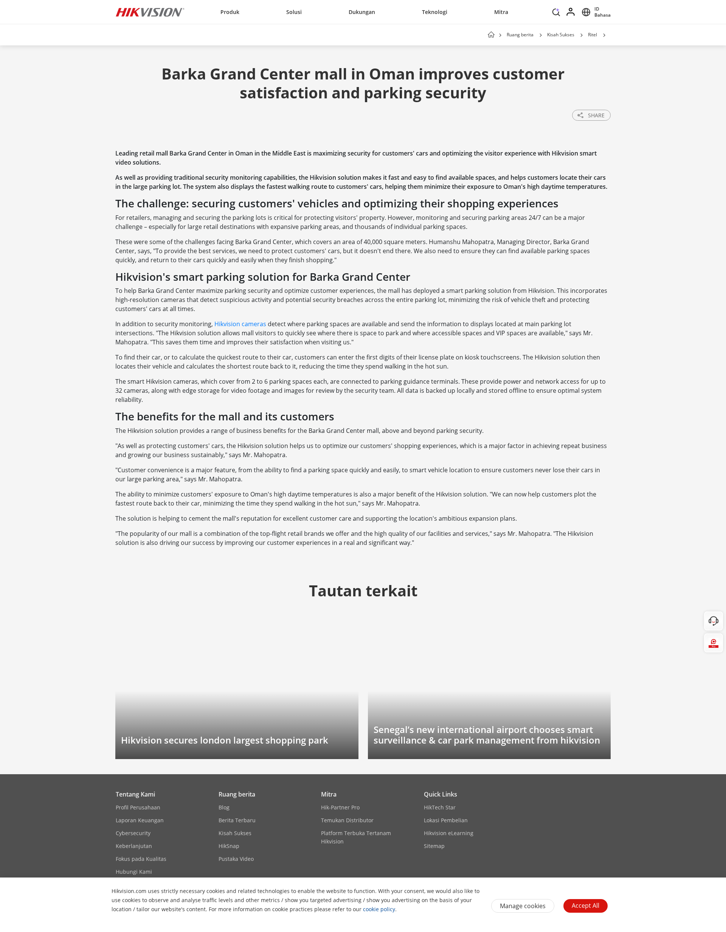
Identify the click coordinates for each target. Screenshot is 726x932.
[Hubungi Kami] (713, 621)
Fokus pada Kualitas (141, 858)
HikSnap (229, 846)
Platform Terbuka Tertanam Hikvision (356, 837)
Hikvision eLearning (448, 833)
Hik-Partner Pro (340, 807)
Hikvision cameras (240, 324)
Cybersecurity (133, 833)
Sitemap (434, 846)
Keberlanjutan (134, 846)
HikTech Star (440, 807)
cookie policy (379, 909)
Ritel (592, 34)
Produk (229, 12)
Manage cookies (523, 906)
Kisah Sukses (560, 34)
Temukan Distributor (347, 820)
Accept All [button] (585, 905)
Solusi (294, 12)
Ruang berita (520, 34)
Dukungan (362, 12)
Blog (224, 807)
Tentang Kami (135, 794)
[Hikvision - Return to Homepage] (150, 12)
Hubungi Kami (134, 871)
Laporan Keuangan (140, 820)
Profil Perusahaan (138, 807)
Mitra (501, 12)
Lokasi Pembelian (446, 820)
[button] (556, 14)
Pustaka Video (236, 858)
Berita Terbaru (237, 820)
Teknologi (434, 12)
